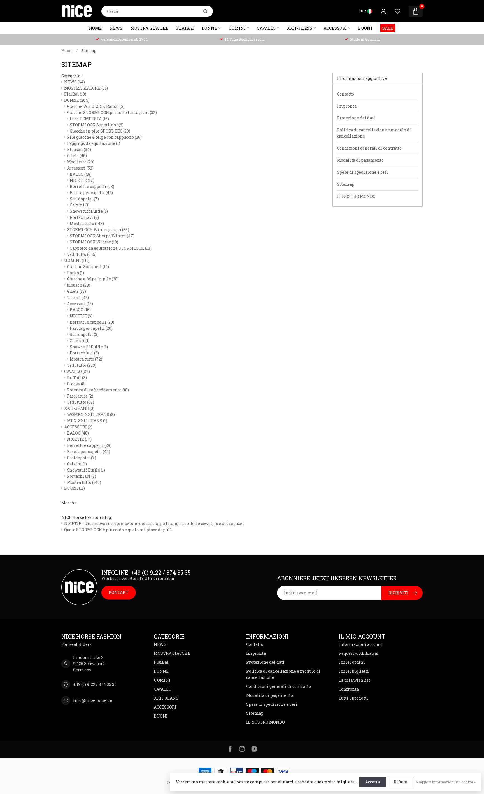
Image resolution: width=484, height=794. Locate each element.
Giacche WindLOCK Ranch (95, 106)
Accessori (80, 168)
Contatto (345, 94)
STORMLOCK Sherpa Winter (102, 235)
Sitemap (88, 50)
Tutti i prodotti (353, 698)
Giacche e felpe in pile (93, 279)
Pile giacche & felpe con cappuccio (104, 137)
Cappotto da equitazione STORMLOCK (111, 248)
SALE (387, 28)
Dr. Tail (77, 377)
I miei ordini (352, 662)
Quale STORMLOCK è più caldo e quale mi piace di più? (117, 529)
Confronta (349, 689)
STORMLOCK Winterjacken (98, 229)
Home (95, 28)
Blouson (79, 149)
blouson (78, 285)
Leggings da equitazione (93, 143)
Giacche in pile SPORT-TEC (100, 131)
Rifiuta (400, 781)
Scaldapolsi (84, 198)
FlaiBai (185, 28)
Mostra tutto (87, 223)
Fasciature (80, 396)
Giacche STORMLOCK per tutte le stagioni (112, 112)
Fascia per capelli (91, 192)
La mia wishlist (354, 680)
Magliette (80, 161)
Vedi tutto (82, 254)
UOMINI (237, 28)
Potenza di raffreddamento (98, 390)
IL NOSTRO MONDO (356, 196)
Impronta (347, 106)
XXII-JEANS (299, 28)
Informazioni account (360, 644)
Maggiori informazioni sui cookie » (445, 782)
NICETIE (82, 180)
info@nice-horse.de (92, 700)
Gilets (77, 155)
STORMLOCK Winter (94, 242)
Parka (75, 272)
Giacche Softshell (88, 266)
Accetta (372, 781)
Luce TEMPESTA (89, 118)
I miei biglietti (354, 671)
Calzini (80, 205)
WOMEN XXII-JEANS (91, 414)
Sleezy (76, 383)
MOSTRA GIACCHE (149, 28)
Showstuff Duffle (89, 211)
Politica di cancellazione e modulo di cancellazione (374, 133)
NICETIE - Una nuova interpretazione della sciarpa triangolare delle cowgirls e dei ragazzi (154, 523)
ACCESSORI (335, 28)
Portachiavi (84, 217)
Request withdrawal (359, 653)
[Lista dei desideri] (397, 11)
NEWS (116, 28)
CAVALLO (266, 28)
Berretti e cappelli (92, 186)
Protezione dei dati (356, 117)
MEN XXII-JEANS (87, 420)
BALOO (81, 174)
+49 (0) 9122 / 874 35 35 (95, 684)
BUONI (365, 28)
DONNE (209, 28)
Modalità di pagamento (360, 160)
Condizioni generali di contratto (369, 148)
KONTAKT (119, 592)
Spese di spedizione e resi (362, 172)
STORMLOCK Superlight (97, 124)
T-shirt (78, 297)
